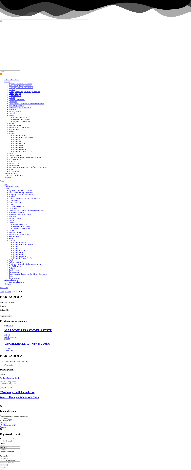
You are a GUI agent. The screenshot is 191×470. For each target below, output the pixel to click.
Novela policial (18, 147)
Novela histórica (19, 143)
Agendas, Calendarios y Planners (20, 84)
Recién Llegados (15, 159)
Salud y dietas (14, 163)
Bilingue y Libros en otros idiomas (21, 88)
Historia (11, 116)
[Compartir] (5, 467)
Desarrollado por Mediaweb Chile (19, 397)
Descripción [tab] (8, 365)
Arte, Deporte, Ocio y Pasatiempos (21, 86)
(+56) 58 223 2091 (6, 387)
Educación (12, 110)
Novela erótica (18, 139)
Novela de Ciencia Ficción (22, 151)
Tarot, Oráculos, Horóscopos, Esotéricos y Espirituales (28, 167)
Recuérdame (6, 421)
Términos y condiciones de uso (17, 392)
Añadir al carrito (6, 316)
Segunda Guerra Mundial (22, 121)
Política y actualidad (16, 155)
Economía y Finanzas (16, 106)
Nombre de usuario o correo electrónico (14, 416)
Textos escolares (14, 171)
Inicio (6, 78)
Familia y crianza (15, 112)
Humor (11, 123)
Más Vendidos (14, 129)
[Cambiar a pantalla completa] (3, 467)
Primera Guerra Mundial (21, 119)
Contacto (7, 177)
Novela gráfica (18, 141)
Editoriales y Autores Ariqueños (20, 108)
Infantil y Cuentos (15, 125)
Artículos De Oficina (11, 80)
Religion (12, 161)
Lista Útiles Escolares (16, 175)
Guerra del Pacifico (20, 117)
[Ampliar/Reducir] (1, 467)
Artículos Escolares (11, 173)
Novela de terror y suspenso (23, 137)
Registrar (4, 465)
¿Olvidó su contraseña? (8, 425)
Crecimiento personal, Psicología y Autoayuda (25, 157)
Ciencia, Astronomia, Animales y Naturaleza (24, 92)
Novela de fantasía (19, 135)
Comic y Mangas (15, 94)
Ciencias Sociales (15, 96)
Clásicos (12, 98)
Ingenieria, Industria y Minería (19, 127)
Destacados (13, 102)
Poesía (11, 153)
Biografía (12, 90)
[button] (95, 181)
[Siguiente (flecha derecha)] (3, 469)
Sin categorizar (14, 165)
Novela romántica (19, 149)
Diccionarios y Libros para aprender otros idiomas (26, 104)
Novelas (12, 133)
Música (11, 131)
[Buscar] (1, 74)
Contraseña (4, 418)
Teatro (11, 169)
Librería (7, 82)
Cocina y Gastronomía (17, 100)
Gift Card (12, 114)
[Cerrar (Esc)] (7, 467)
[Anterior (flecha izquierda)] (1, 469)
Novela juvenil (18, 145)
